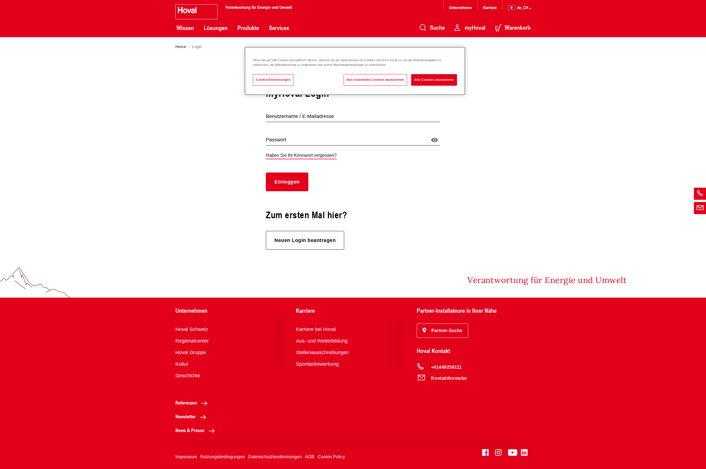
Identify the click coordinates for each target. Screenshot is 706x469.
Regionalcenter (192, 341)
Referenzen (186, 402)
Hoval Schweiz (191, 329)
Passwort (273, 133)
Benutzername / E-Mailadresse (290, 109)
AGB (309, 456)
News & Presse (189, 430)
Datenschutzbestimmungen (275, 456)
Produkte (248, 28)
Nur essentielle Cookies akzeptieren (375, 79)
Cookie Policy (331, 456)
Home (180, 46)
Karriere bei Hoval (316, 329)
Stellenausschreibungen (322, 352)
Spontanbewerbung (317, 364)
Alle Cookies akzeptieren (434, 79)
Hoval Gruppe (190, 352)
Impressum (186, 456)
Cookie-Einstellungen (273, 79)
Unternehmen (460, 7)
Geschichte (187, 375)
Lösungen (216, 28)
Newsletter (185, 416)
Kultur (181, 364)
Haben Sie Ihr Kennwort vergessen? (301, 155)
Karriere (490, 7)
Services (279, 28)
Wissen (185, 28)
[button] (305, 240)
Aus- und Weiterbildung (321, 341)
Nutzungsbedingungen (222, 456)
